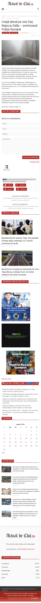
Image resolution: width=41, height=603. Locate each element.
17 (4, 442)
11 (10, 438)
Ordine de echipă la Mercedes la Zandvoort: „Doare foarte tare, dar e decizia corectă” (18, 390)
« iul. (3, 452)
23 (36, 442)
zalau (23, 181)
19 (15, 442)
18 (10, 442)
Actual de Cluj (24, 33)
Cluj (13, 179)
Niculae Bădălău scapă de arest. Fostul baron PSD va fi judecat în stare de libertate (20, 199)
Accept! (35, 598)
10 (4, 438)
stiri (14, 181)
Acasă (3, 16)
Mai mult (31, 595)
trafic (18, 181)
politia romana (7, 181)
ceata (9, 179)
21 (26, 442)
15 (31, 438)
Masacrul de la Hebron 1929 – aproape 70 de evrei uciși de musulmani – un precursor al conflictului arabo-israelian (20, 412)
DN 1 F (26, 179)
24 (4, 446)
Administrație (13, 33)
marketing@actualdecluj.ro (26, 549)
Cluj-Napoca (19, 179)
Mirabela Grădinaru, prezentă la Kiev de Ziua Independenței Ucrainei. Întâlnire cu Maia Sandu (17, 407)
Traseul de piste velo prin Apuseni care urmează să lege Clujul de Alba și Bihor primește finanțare (20, 207)
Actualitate (11, 16)
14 (26, 438)
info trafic (32, 179)
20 (21, 442)
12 (15, 438)
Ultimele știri (32, 383)
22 (31, 442)
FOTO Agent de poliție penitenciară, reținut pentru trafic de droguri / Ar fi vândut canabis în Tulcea (20, 395)
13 (21, 438)
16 (36, 438)
